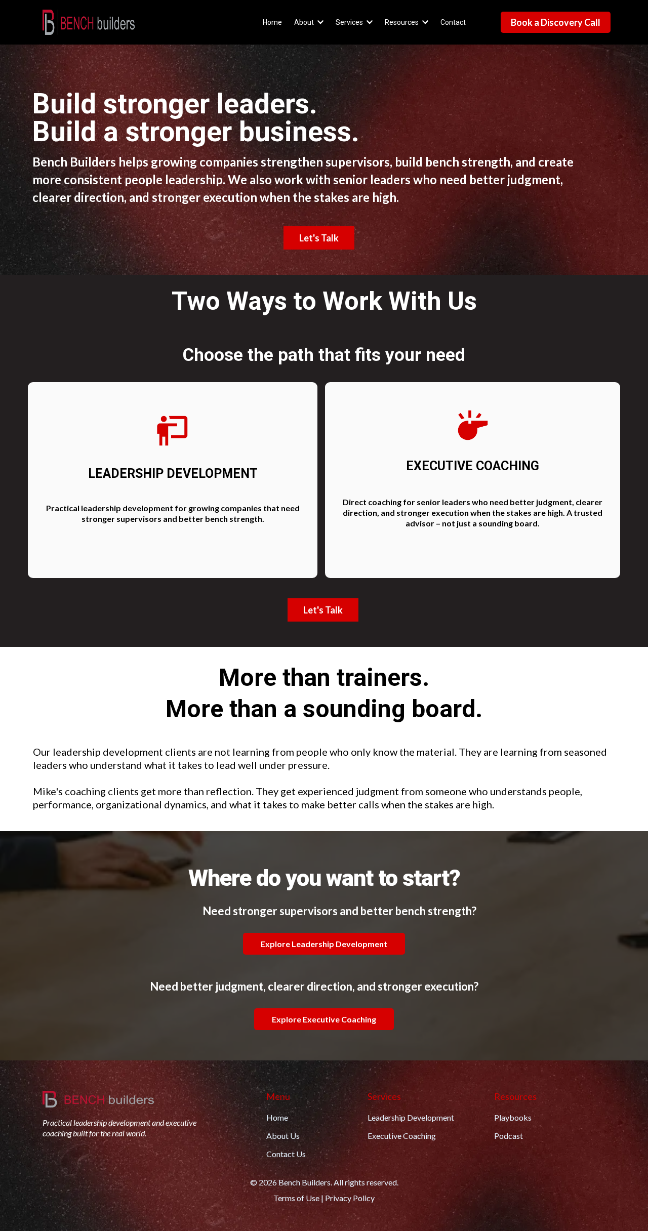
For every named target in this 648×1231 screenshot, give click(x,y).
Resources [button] (402, 22)
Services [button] (350, 22)
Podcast (508, 1135)
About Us (283, 1135)
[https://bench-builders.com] (89, 22)
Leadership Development (411, 1117)
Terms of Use (296, 1198)
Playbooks (513, 1117)
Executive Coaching (402, 1135)
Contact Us (286, 1154)
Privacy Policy (350, 1198)
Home (277, 1117)
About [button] (304, 22)
